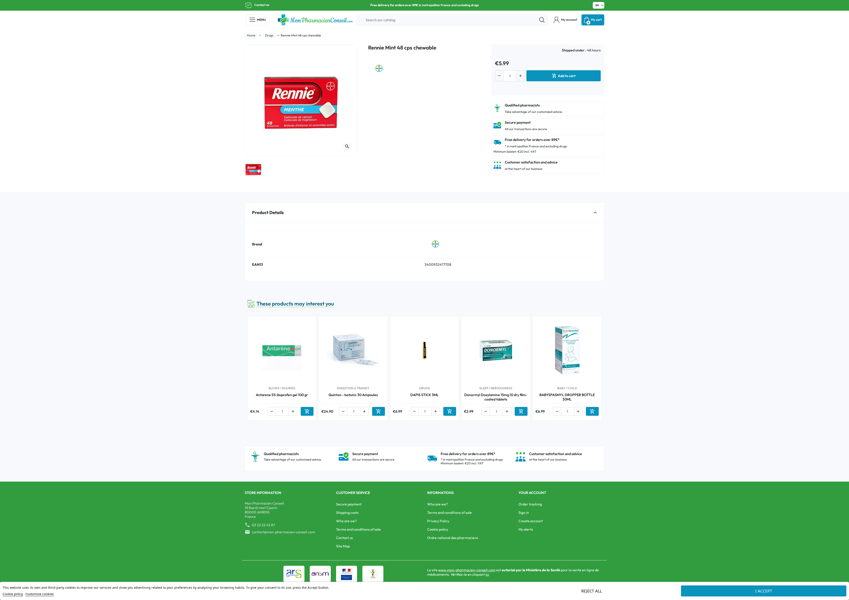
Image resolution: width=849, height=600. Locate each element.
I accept (763, 591)
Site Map (343, 546)
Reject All (591, 591)
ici (487, 574)
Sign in (523, 512)
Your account (532, 492)
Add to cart (564, 75)
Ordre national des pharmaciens (452, 537)
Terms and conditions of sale (358, 529)
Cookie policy (437, 529)
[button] (565, 19)
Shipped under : (574, 50)
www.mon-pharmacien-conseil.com (466, 570)
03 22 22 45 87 (263, 525)
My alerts (525, 529)
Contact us (261, 5)
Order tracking (530, 504)
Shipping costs (347, 512)
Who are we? (346, 521)
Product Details (268, 212)
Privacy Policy (438, 521)
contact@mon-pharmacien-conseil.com (283, 532)
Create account (530, 521)
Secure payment (349, 504)
